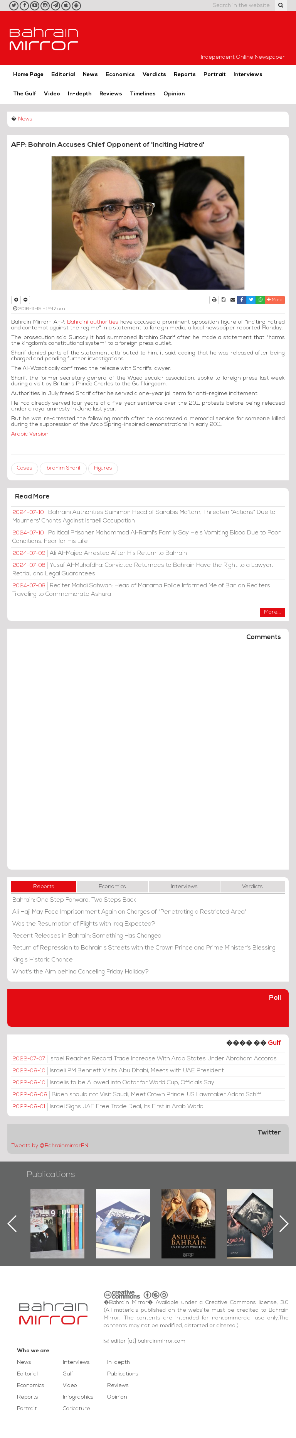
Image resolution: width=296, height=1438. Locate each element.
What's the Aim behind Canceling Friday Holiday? (80, 972)
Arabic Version (30, 434)
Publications (51, 1174)
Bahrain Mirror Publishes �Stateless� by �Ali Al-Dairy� (188, 1211)
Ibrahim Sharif (63, 468)
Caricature (76, 1409)
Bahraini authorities (93, 322)
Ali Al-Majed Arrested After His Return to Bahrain (99, 553)
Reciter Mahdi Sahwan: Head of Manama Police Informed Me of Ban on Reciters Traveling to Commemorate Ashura (141, 590)
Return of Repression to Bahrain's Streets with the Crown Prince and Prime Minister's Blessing (144, 948)
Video (52, 94)
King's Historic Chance (42, 960)
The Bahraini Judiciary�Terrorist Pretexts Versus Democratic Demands (255, 1216)
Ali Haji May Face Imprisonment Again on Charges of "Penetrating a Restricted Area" (129, 912)
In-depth (80, 94)
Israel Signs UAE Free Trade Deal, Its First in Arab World (108, 1107)
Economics (120, 75)
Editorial (63, 75)
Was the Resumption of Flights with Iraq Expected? (83, 924)
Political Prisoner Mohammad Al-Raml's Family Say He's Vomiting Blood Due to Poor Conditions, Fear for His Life (146, 537)
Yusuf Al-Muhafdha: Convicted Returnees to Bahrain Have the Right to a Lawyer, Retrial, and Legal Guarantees (142, 569)
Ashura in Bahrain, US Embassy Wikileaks (123, 1211)
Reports (185, 75)
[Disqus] (148, 758)
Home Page (28, 75)
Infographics (78, 1397)
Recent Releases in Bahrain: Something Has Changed (86, 936)
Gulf (274, 1043)
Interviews (248, 75)
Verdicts (154, 75)
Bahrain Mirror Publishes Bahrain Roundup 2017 (57, 1211)
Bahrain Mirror (44, 38)
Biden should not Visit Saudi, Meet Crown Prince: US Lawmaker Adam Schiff (136, 1095)
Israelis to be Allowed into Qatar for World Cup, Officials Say (113, 1083)
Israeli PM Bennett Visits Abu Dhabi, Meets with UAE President (118, 1071)
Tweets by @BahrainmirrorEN (49, 1146)
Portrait (215, 75)
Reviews (110, 94)
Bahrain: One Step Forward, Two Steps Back (74, 900)
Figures (103, 468)
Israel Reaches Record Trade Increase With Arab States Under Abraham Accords (144, 1059)
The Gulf (24, 94)
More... (272, 612)
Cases (24, 468)
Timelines (143, 94)
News (90, 75)
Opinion (174, 94)
